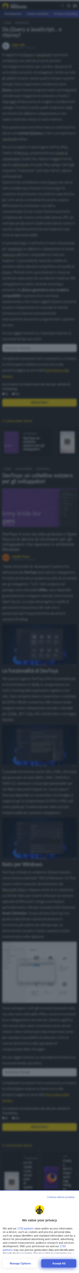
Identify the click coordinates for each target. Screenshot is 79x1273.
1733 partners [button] (25, 1228)
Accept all (58, 1263)
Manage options (20, 1263)
